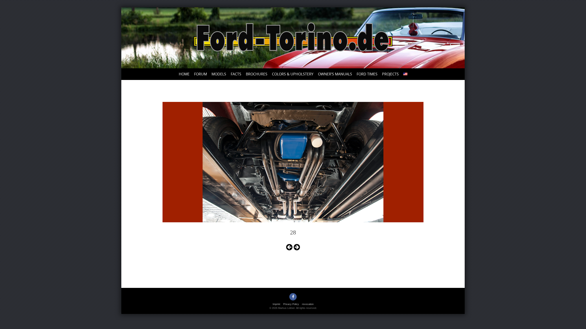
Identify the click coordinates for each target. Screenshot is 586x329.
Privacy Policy (291, 304)
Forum (200, 74)
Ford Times (367, 74)
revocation (308, 304)
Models (219, 74)
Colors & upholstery (292, 74)
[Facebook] (293, 296)
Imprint (276, 304)
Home (184, 74)
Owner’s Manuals (335, 74)
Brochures (256, 74)
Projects (390, 74)
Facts (236, 74)
